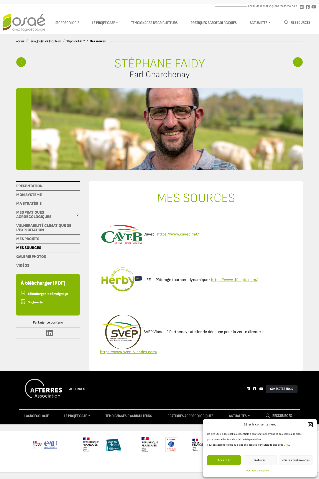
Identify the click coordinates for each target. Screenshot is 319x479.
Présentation (29, 186)
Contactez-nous (281, 389)
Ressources (301, 22)
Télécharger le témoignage (48, 294)
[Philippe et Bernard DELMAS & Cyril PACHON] (21, 62)
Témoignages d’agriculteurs (154, 22)
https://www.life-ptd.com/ (234, 279)
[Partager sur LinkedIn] (49, 333)
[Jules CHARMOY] (298, 62)
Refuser (259, 460)
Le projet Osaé (103, 22)
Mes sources (28, 248)
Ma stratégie (29, 203)
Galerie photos (31, 257)
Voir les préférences (296, 460)
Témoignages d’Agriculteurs (45, 41)
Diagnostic (36, 302)
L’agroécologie (67, 22)
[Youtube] (313, 7)
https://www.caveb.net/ (178, 234)
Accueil (20, 41)
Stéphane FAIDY (75, 41)
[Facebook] (307, 7)
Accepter (223, 460)
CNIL (286, 444)
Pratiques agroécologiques (214, 22)
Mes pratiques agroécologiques (33, 214)
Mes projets (27, 239)
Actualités (259, 22)
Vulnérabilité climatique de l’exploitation (43, 228)
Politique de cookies (257, 470)
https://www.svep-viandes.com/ (128, 352)
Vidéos (22, 265)
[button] (310, 424)
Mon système (29, 195)
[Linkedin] (301, 7)
